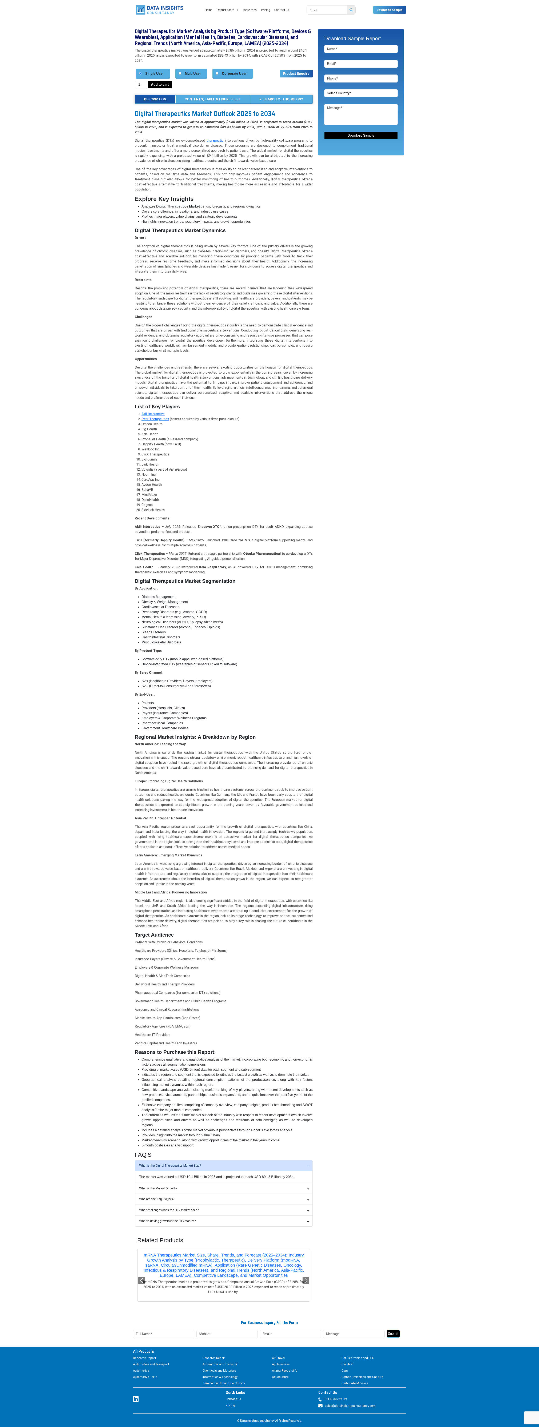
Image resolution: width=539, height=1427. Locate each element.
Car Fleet (348, 1359)
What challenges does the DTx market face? (169, 1210)
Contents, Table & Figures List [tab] (213, 99)
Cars (345, 1365)
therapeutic (215, 140)
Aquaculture (280, 1372)
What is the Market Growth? (158, 1188)
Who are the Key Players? (156, 1199)
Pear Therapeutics (155, 419)
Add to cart (160, 84)
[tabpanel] (224, 629)
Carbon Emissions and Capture (362, 1372)
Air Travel (278, 1353)
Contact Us (281, 9)
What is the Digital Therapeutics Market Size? (170, 1165)
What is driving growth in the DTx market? (167, 1220)
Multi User (193, 73)
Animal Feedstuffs (284, 1365)
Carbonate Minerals (355, 1378)
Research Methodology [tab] (281, 99)
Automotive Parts (145, 1372)
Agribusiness (281, 1359)
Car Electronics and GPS (358, 1353)
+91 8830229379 (335, 1394)
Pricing (265, 9)
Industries (250, 9)
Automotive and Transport (151, 1359)
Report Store (225, 9)
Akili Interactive (153, 414)
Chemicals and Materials (219, 1365)
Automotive (141, 1365)
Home (208, 9)
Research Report (144, 1353)
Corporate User (234, 73)
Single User (154, 73)
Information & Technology (220, 1372)
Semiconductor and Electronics (224, 1378)
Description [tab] (155, 99)
